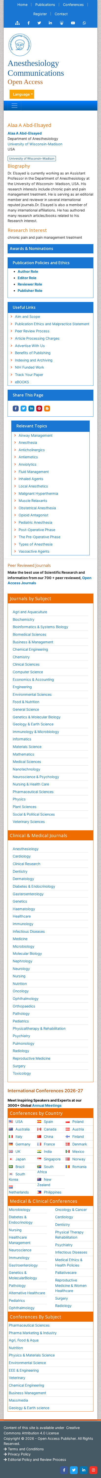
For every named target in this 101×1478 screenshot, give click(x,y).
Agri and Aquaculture (30, 612)
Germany (22, 1144)
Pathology (21, 1013)
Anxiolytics (28, 464)
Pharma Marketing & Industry (33, 1333)
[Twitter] (74, 1470)
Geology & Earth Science (33, 724)
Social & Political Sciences (34, 814)
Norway (78, 1159)
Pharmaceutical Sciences (33, 792)
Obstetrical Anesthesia (37, 508)
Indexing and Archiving (33, 360)
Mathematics (23, 754)
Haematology (24, 909)
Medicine (20, 939)
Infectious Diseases (29, 931)
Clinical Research (26, 864)
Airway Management (35, 435)
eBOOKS (22, 382)
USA (18, 1121)
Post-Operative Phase (37, 530)
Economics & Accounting (33, 679)
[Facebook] (64, 1470)
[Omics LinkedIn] (50, 23)
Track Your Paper (29, 375)
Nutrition (20, 983)
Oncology (21, 991)
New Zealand (44, 1182)
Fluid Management (34, 472)
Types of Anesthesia (35, 544)
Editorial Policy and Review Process (36, 1459)
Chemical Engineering (30, 649)
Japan (19, 1159)
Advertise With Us (30, 346)
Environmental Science (27, 1363)
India (47, 1151)
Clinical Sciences (26, 664)
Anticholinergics (32, 450)
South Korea (17, 1176)
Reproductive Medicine (31, 1058)
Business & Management (33, 642)
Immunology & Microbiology (36, 732)
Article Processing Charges (37, 338)
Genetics (20, 901)
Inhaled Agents (31, 479)
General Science (26, 709)
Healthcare (22, 916)
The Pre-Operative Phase (39, 537)
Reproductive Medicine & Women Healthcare (71, 1285)
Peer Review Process (32, 331)
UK (17, 1151)
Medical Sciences (27, 761)
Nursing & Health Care (31, 784)
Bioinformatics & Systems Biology (40, 627)
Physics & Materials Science (32, 1355)
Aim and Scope (27, 316)
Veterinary (17, 1378)
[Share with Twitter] (23, 408)
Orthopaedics (24, 1006)
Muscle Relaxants (33, 500)
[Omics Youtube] (73, 23)
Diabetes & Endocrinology (34, 886)
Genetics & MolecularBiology (23, 1275)
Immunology (23, 924)
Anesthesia (28, 442)
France (49, 1144)
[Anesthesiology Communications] (20, 44)
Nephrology (22, 961)
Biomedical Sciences (29, 634)
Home (22, 4)
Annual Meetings (47, 1105)
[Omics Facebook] (29, 23)
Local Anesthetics (33, 486)
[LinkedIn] (84, 1470)
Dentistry (20, 871)
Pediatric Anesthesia (35, 522)
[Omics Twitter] (39, 23)
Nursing (19, 976)
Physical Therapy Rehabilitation (69, 1235)
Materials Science (27, 747)
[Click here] (17, 23)
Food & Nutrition (26, 702)
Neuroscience (20, 1250)
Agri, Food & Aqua (23, 1340)
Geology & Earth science (29, 1408)
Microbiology (23, 946)
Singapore (52, 1159)
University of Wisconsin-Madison (35, 144)
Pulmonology (23, 1043)
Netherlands (19, 1192)
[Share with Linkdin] (31, 408)
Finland (77, 1136)
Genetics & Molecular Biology (37, 717)
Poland (77, 1121)
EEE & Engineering (24, 1370)
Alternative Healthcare (27, 1293)
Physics (19, 799)
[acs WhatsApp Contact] (84, 23)
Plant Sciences (25, 807)
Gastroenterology (23, 1265)
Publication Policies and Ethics (41, 262)
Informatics (22, 739)
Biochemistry (23, 619)
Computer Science (28, 672)
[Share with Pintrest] (39, 408)
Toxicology (22, 1073)
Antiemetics (28, 457)
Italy (18, 1136)
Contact (61, 14)
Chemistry (21, 657)
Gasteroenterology (28, 894)
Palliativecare (65, 1272)
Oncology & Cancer (71, 1209)
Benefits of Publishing (32, 353)
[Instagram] (93, 1470)
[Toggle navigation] (14, 106)
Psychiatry (21, 1036)
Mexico (77, 1151)
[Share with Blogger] (47, 408)
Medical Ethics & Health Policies (68, 1262)
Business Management (27, 1393)
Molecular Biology (27, 953)
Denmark (79, 1144)
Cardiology (22, 856)
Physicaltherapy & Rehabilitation (39, 1028)
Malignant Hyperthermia (38, 493)
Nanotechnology (26, 769)
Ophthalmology (25, 998)
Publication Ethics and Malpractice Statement (52, 324)
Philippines (52, 1192)
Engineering (22, 687)
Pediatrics (21, 1021)
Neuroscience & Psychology (36, 777)
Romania (79, 1167)
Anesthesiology (25, 849)
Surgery (19, 1066)
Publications (45, 4)
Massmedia (18, 1400)
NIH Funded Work (29, 367)
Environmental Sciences (32, 694)
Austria (77, 1129)
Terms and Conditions (25, 1449)
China (48, 1136)
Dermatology (23, 879)
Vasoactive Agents (34, 551)
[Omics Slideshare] (61, 23)
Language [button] (21, 94)
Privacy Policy (19, 1454)
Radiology (21, 1051)
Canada (49, 1129)
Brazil (19, 1167)
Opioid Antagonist (33, 515)
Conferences (73, 4)
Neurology (21, 969)
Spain (48, 1121)
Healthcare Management (19, 1240)
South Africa (45, 1169)
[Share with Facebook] (16, 408)
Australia (22, 1129)
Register (40, 14)
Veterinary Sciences (29, 822)
